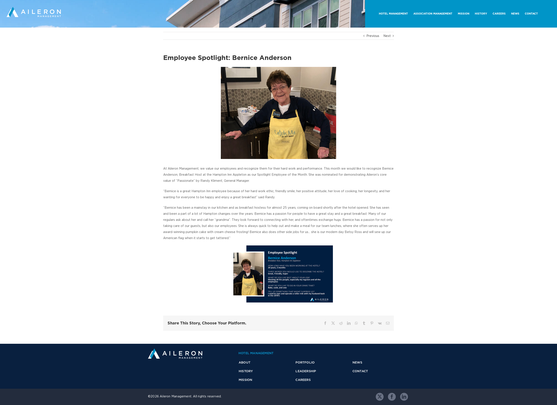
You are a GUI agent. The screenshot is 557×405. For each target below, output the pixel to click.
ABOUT (244, 362)
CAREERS (302, 380)
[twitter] (380, 397)
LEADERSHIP (305, 371)
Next (387, 36)
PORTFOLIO (305, 362)
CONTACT (360, 371)
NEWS (357, 362)
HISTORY (246, 371)
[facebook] (392, 397)
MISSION (245, 380)
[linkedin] (404, 397)
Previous (372, 36)
